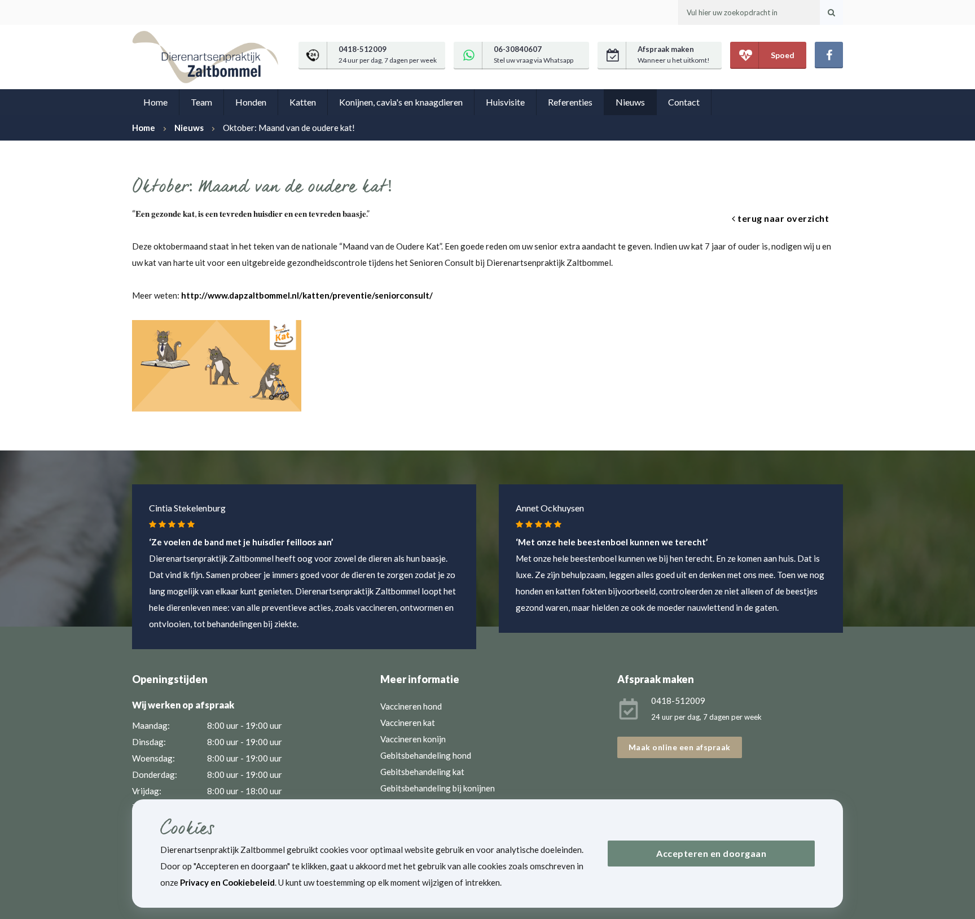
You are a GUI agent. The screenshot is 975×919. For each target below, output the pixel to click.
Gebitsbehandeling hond (425, 755)
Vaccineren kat (407, 722)
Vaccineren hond (411, 706)
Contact (684, 102)
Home (155, 102)
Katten (302, 102)
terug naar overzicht (782, 218)
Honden (250, 102)
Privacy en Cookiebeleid (227, 882)
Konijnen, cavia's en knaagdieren (401, 102)
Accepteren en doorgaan (711, 853)
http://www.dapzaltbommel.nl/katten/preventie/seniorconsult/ (307, 295)
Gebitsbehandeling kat (422, 772)
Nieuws (630, 102)
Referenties (570, 102)
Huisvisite (505, 102)
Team (201, 102)
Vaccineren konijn (413, 739)
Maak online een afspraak (680, 747)
